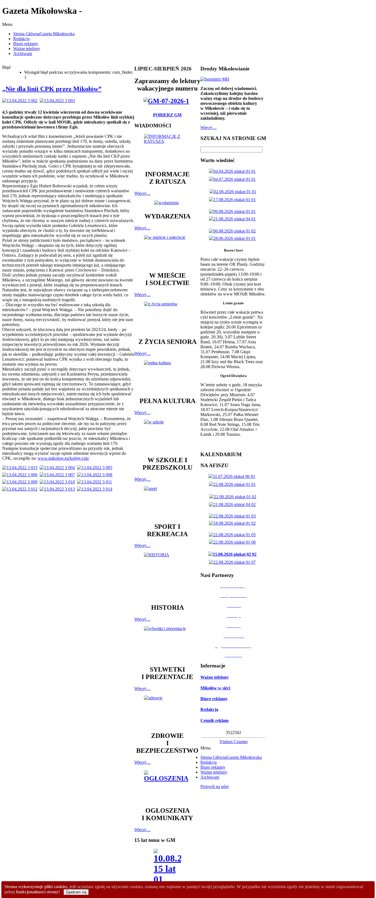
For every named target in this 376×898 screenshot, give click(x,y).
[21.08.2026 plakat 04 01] (233, 219)
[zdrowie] (167, 711)
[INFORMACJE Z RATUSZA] (167, 149)
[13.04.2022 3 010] (58, 482)
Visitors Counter (233, 741)
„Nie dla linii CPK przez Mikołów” (52, 88)
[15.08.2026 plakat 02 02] (233, 554)
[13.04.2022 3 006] (21, 474)
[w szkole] (167, 435)
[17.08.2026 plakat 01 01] (233, 199)
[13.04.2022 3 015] (21, 467)
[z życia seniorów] (167, 317)
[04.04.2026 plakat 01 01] (233, 171)
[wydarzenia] (167, 202)
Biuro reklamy (214, 698)
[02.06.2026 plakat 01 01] (233, 191)
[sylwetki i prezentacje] (167, 643)
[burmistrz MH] (214, 79)
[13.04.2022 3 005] (96, 467)
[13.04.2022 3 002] (21, 100)
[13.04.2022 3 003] (58, 100)
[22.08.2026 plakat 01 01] (233, 484)
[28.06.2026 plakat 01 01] (233, 238)
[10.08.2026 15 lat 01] (167, 868)
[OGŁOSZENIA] (167, 785)
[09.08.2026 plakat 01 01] (233, 211)
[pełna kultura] (167, 376)
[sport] (167, 502)
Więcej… (142, 193)
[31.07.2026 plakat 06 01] (232, 476)
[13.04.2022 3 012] (21, 489)
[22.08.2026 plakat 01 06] (233, 542)
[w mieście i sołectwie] (167, 250)
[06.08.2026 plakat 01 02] (233, 231)
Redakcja (209, 709)
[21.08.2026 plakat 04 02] (233, 504)
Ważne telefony (214, 677)
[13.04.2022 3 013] (58, 489)
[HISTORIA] (167, 575)
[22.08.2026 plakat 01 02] (233, 496)
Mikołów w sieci (215, 688)
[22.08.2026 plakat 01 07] (233, 562)
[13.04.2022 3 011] (95, 482)
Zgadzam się (76, 892)
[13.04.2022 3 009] (21, 482)
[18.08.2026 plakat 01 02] (233, 523)
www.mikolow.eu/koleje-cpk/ (63, 458)
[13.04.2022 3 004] (58, 467)
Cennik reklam (214, 720)
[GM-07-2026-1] (167, 101)
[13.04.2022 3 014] (96, 489)
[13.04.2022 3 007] (58, 474)
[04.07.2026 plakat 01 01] (233, 179)
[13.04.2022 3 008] (96, 474)
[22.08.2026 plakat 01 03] (233, 516)
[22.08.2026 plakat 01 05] (233, 534)
